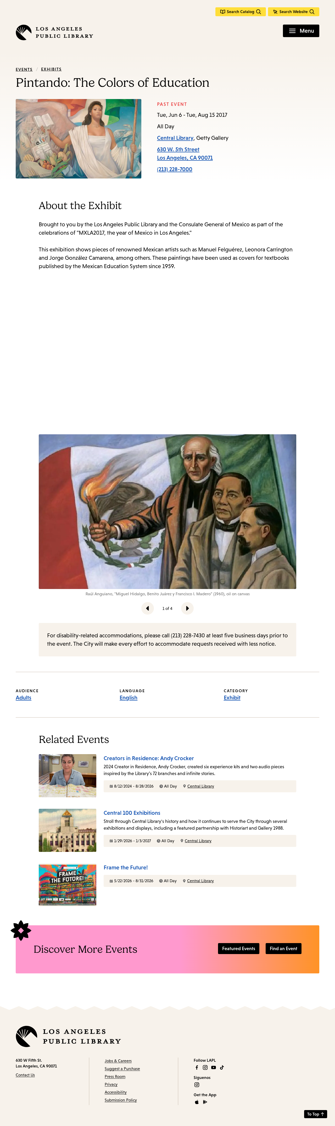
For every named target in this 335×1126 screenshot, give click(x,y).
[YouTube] (213, 1067)
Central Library (175, 138)
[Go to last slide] (147, 608)
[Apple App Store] (197, 1102)
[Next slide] (187, 608)
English (128, 697)
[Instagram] (205, 1067)
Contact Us (25, 1075)
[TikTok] (222, 1067)
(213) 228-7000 (174, 169)
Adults (23, 697)
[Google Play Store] (205, 1102)
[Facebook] (197, 1067)
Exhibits (51, 69)
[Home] (54, 32)
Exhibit (232, 697)
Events (24, 69)
